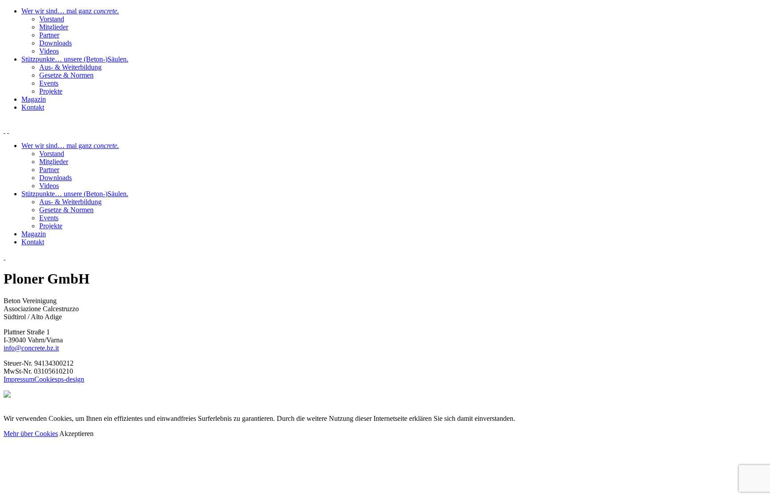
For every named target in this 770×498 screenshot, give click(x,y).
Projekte (50, 91)
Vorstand (51, 19)
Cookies (45, 379)
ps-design (70, 379)
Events (48, 83)
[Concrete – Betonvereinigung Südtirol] (4, 257)
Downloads (55, 43)
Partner (49, 35)
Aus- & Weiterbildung (70, 67)
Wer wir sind (70, 11)
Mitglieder (53, 27)
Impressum (19, 379)
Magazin (33, 99)
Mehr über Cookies (31, 433)
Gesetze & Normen (66, 75)
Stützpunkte (74, 59)
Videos (49, 51)
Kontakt (32, 107)
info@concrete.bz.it (31, 348)
